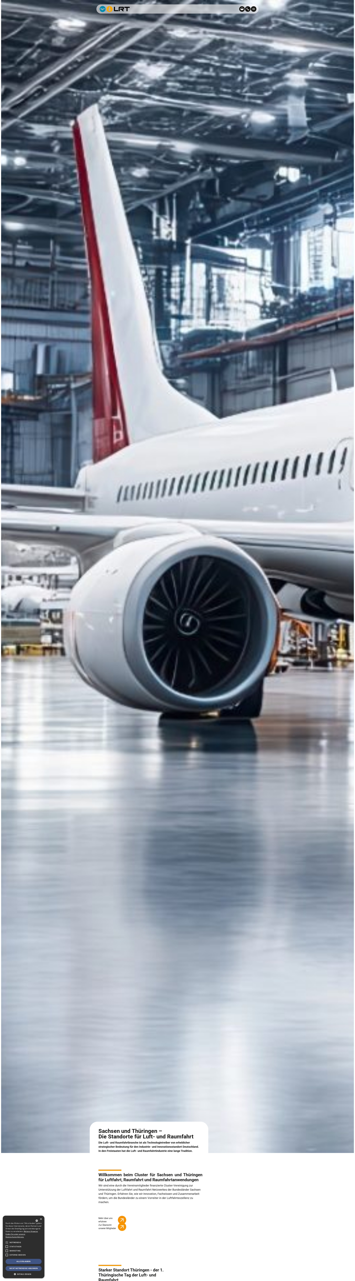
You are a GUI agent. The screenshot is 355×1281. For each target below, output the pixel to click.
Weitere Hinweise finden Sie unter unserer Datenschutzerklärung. (22, 1234)
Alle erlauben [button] (24, 1261)
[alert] (23, 1247)
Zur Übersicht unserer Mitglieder (107, 1227)
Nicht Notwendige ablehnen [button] (23, 1268)
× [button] (41, 1219)
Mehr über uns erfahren (105, 1220)
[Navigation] (254, 9)
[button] (7, 1255)
